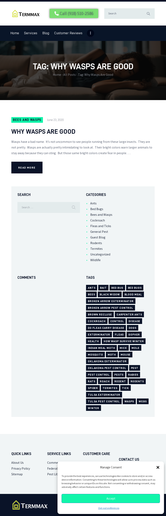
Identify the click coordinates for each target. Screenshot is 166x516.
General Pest (99, 232)
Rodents (96, 243)
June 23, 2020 (55, 120)
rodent (120, 381)
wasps (129, 401)
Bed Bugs (96, 209)
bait (103, 287)
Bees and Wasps (27, 120)
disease (134, 321)
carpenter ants (129, 314)
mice (123, 347)
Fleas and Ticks (100, 226)
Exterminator (99, 334)
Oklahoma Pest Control (107, 367)
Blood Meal (133, 294)
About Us (17, 463)
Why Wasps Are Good (43, 131)
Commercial (55, 463)
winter (93, 408)
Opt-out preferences (108, 508)
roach (105, 381)
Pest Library (55, 474)
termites (110, 388)
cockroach (97, 321)
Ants (93, 203)
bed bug (117, 287)
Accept (110, 498)
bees (91, 294)
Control (117, 321)
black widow (110, 294)
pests (118, 374)
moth (112, 354)
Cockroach (97, 220)
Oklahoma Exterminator (107, 361)
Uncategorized (100, 254)
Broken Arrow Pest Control (110, 307)
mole (135, 347)
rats (91, 381)
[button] (158, 467)
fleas (119, 334)
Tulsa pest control (104, 401)
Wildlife (95, 260)
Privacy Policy (20, 468)
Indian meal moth (101, 347)
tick (125, 388)
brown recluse (100, 314)
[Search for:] (48, 207)
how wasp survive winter (124, 341)
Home (57, 75)
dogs (132, 327)
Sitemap (17, 474)
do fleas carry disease (106, 327)
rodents (137, 381)
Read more (27, 167)
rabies (133, 374)
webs (143, 401)
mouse (126, 354)
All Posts (69, 75)
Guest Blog (97, 237)
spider (93, 388)
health (93, 341)
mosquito (95, 354)
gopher (134, 334)
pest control (99, 374)
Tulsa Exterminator (104, 394)
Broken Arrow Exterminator (111, 301)
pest (134, 367)
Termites (96, 249)
